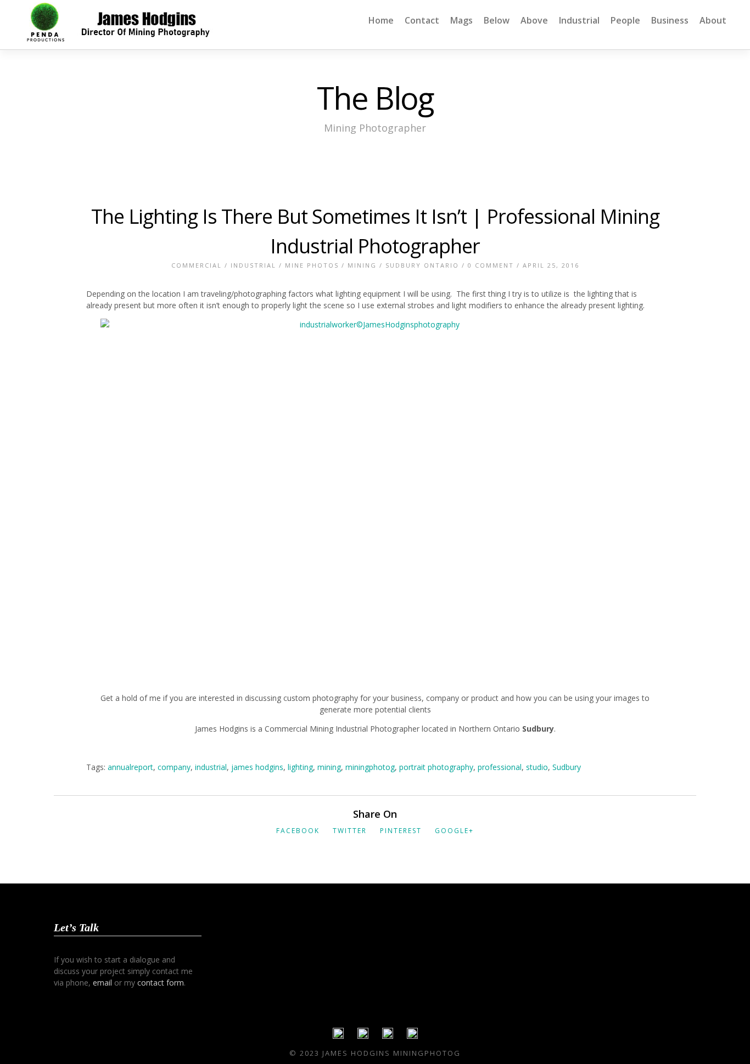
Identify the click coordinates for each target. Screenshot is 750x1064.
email (102, 982)
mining (329, 767)
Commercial (196, 265)
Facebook (298, 830)
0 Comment (491, 265)
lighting (300, 767)
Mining (362, 265)
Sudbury (566, 767)
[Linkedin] (387, 1036)
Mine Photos (312, 265)
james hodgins (257, 767)
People (625, 20)
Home (381, 20)
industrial (211, 767)
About (712, 20)
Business (670, 20)
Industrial (579, 20)
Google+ (454, 830)
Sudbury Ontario (422, 265)
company (174, 767)
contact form (160, 982)
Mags (461, 20)
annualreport (130, 767)
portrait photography (436, 767)
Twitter (350, 830)
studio (537, 767)
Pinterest (401, 830)
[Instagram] (412, 1036)
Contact (422, 20)
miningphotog (370, 767)
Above (534, 20)
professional (500, 767)
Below (497, 20)
